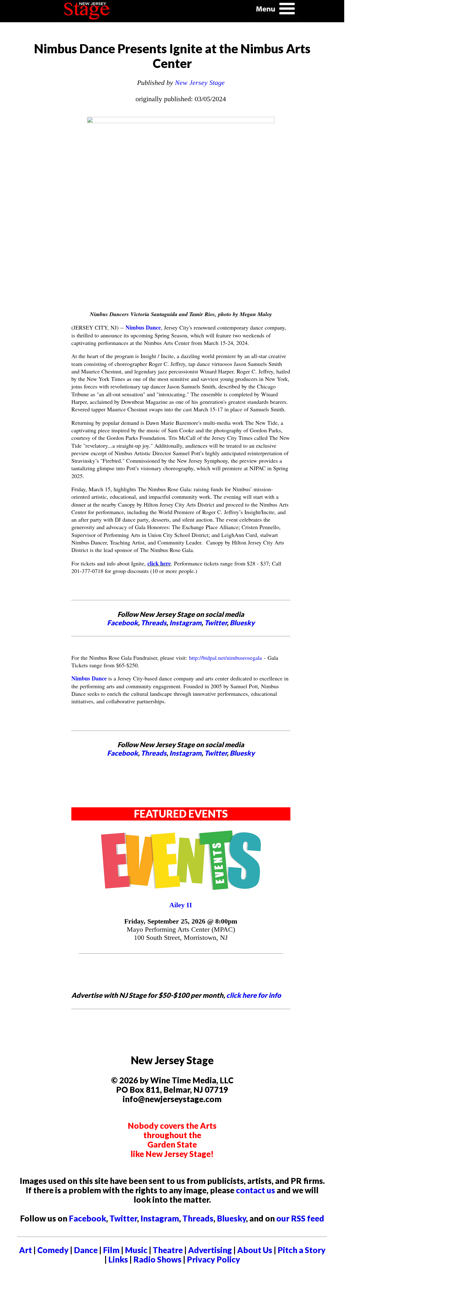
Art (25, 1250)
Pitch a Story (301, 1250)
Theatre (168, 1250)
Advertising (210, 1250)
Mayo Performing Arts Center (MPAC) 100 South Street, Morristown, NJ (181, 933)
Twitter (215, 622)
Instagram (185, 622)
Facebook (122, 622)
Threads (153, 622)
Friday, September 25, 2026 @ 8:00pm (180, 921)
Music (136, 1250)
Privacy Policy (213, 1259)
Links (118, 1259)
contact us (255, 1190)
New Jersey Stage (200, 82)
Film (111, 1250)
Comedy (53, 1250)
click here (159, 563)
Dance (86, 1250)
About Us (254, 1250)
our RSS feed (300, 1218)
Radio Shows (157, 1259)
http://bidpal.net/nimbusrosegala (225, 657)
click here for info (253, 995)
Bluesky (242, 622)
